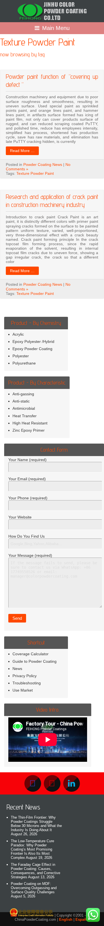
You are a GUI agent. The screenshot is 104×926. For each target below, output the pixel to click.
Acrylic (18, 334)
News (17, 668)
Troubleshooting (26, 683)
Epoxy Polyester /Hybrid (33, 341)
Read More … (22, 150)
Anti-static (21, 401)
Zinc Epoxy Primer (28, 430)
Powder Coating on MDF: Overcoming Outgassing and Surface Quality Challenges (34, 888)
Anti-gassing (23, 394)
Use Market (22, 690)
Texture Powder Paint (35, 173)
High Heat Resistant (29, 423)
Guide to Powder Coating (34, 661)
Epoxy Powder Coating (32, 348)
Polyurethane (24, 363)
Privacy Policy (24, 676)
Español (82, 919)
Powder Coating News (42, 164)
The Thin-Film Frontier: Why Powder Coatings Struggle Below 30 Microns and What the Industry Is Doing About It (36, 823)
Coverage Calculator (30, 654)
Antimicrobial (23, 408)
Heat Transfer (24, 416)
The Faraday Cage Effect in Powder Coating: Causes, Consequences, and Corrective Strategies (35, 870)
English (65, 919)
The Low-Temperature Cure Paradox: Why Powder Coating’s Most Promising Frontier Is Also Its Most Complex (32, 849)
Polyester (20, 356)
